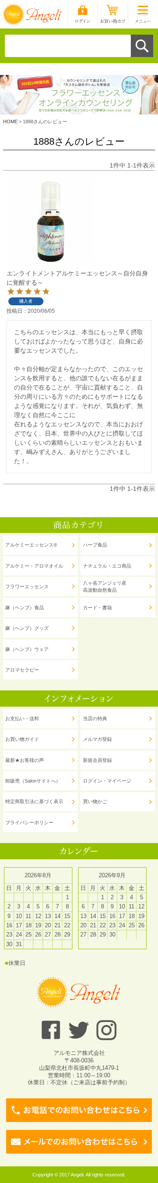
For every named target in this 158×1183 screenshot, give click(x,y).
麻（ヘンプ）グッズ (27, 628)
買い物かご (95, 801)
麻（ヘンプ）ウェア (27, 649)
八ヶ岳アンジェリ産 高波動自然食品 (104, 586)
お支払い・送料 (22, 718)
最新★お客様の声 (24, 760)
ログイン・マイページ (107, 780)
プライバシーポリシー (29, 822)
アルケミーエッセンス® (31, 544)
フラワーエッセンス (27, 586)
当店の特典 (95, 718)
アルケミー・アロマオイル (34, 565)
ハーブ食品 (95, 544)
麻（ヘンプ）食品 (24, 607)
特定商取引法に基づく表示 (34, 801)
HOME (10, 121)
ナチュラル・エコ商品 (107, 565)
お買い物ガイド (22, 739)
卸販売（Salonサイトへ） (33, 780)
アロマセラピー (22, 669)
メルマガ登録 (97, 739)
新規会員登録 (97, 760)
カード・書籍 (97, 607)
